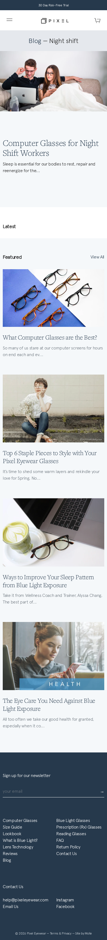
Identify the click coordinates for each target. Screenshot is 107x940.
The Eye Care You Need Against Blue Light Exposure (49, 704)
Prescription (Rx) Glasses (79, 827)
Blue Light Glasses (73, 820)
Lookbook (12, 833)
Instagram (65, 899)
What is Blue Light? (20, 840)
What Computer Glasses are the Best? (50, 337)
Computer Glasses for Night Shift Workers (51, 147)
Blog (35, 41)
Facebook (65, 906)
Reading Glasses (71, 833)
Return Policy (68, 847)
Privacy (67, 933)
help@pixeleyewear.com (25, 899)
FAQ (60, 840)
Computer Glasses (20, 820)
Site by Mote (83, 933)
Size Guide (12, 827)
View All (97, 257)
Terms (54, 933)
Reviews (10, 853)
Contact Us (66, 853)
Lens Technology (18, 847)
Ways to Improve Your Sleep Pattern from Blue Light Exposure (48, 581)
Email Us (10, 906)
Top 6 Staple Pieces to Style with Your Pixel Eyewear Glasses (50, 457)
